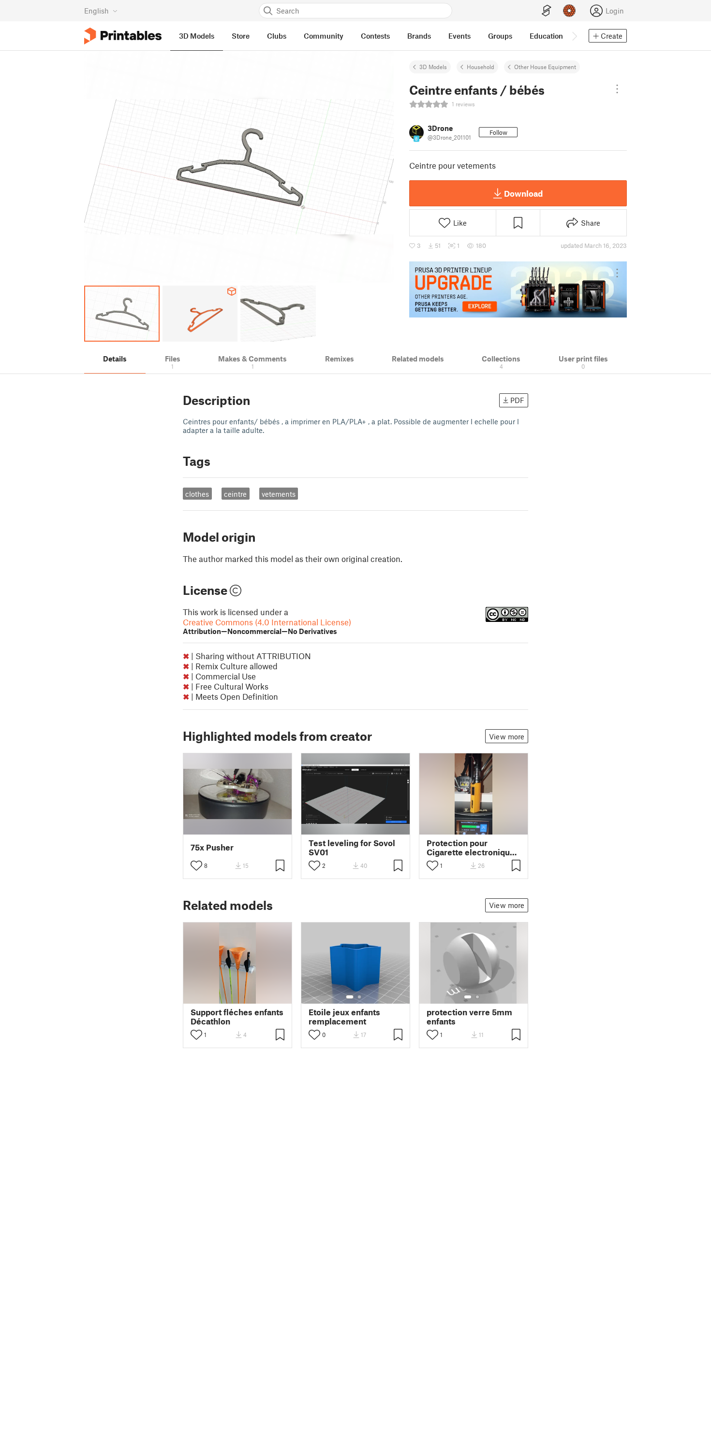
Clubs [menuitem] (276, 35)
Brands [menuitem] (419, 35)
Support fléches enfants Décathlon (237, 1017)
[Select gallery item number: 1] (350, 997)
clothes (197, 494)
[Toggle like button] (196, 865)
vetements (279, 494)
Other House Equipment (545, 66)
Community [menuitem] (323, 35)
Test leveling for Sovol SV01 (352, 847)
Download (523, 193)
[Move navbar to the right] (574, 35)
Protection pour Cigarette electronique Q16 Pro (471, 847)
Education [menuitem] (546, 35)
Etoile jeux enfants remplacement (344, 1017)
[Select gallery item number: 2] (359, 997)
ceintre (235, 494)
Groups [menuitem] (500, 35)
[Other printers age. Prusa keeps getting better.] (518, 289)
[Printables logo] (123, 36)
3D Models (433, 66)
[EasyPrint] (546, 10)
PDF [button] (517, 400)
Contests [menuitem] (375, 35)
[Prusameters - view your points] (569, 10)
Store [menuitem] (241, 35)
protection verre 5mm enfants (469, 1017)
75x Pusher (212, 847)
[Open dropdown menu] (617, 89)
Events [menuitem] (459, 35)
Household (480, 66)
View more (506, 736)
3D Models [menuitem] (196, 35)
